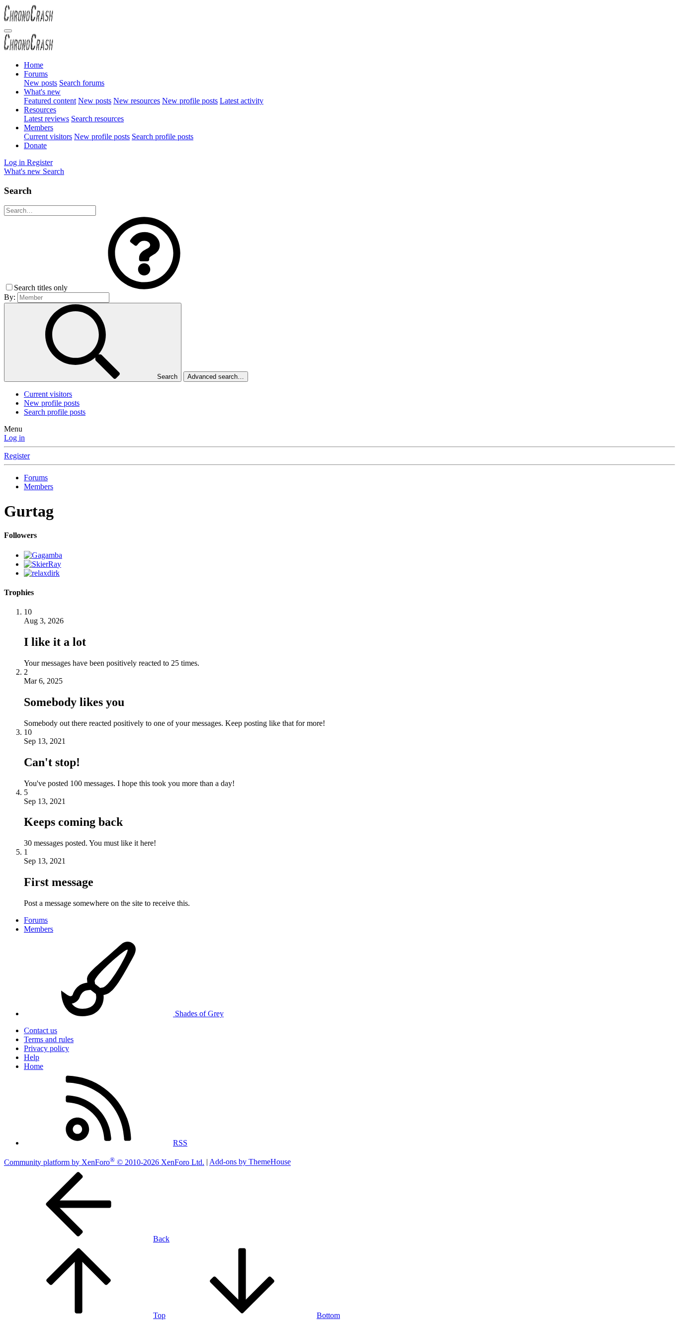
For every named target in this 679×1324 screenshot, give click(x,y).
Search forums (81, 83)
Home (33, 65)
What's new (42, 92)
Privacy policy (46, 1048)
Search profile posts (162, 136)
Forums (36, 74)
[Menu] (8, 30)
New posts (40, 83)
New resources (136, 100)
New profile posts (190, 100)
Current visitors (48, 136)
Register (17, 455)
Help (31, 1057)
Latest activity (241, 100)
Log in (14, 438)
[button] (144, 287)
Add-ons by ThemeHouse (250, 1162)
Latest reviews (46, 118)
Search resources (97, 118)
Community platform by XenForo (104, 1162)
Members (38, 127)
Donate (35, 145)
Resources (40, 109)
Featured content (50, 100)
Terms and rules (49, 1039)
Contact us (40, 1030)
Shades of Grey (198, 1013)
